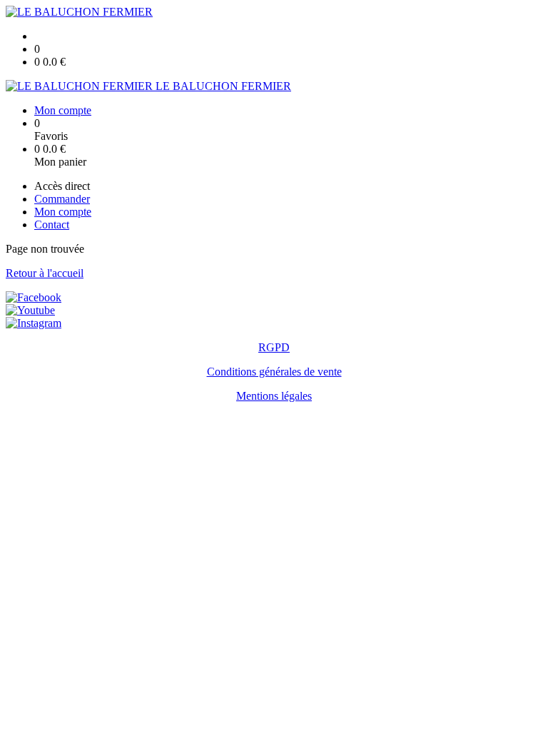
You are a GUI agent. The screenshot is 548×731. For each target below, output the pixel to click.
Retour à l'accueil (44, 273)
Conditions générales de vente (274, 372)
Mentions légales (274, 396)
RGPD (274, 347)
